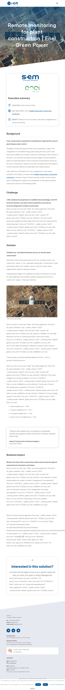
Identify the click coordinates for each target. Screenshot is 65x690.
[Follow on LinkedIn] (13, 630)
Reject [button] (45, 684)
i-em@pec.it (12, 663)
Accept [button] (38, 684)
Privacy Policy (35, 678)
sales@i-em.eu (18, 624)
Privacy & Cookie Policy (57, 684)
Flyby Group (26, 678)
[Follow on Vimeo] (8, 630)
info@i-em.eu (14, 622)
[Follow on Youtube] (18, 630)
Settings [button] (32, 688)
